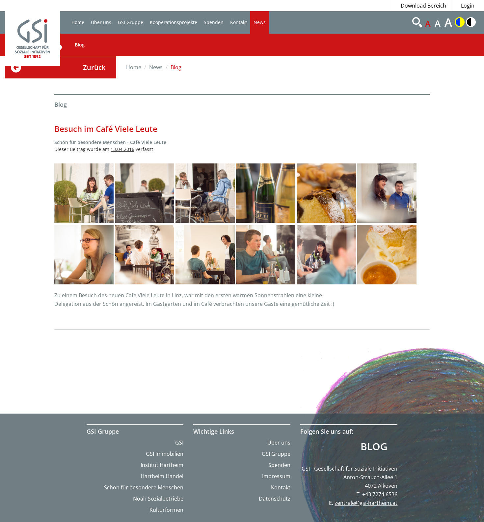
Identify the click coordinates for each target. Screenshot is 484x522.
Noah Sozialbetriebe (158, 498)
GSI (179, 442)
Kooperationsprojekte (173, 22)
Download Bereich (423, 5)
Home (77, 22)
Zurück (94, 67)
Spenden (214, 22)
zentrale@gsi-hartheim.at (366, 503)
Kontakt (238, 22)
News (260, 22)
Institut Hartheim (162, 465)
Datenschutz (274, 498)
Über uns (101, 22)
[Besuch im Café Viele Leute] (84, 193)
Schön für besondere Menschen (143, 487)
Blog (80, 45)
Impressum (276, 476)
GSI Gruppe (130, 22)
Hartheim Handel (162, 476)
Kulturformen (166, 509)
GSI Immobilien (164, 453)
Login (467, 5)
